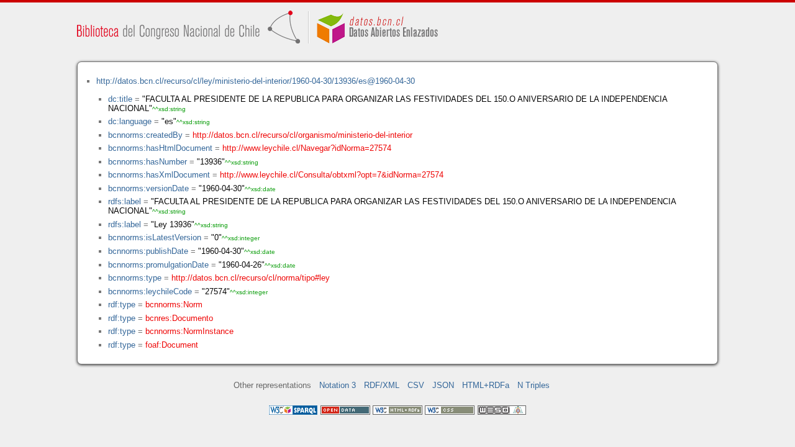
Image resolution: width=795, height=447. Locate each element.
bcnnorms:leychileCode (150, 291)
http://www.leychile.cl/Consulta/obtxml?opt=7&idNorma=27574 (331, 174)
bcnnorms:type (134, 277)
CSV (415, 385)
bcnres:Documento (179, 318)
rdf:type (121, 304)
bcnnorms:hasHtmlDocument (160, 148)
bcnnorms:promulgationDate (158, 264)
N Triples (533, 385)
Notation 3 (337, 385)
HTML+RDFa (485, 385)
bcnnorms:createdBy (145, 135)
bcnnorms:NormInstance (189, 331)
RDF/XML (381, 385)
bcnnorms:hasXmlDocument (159, 174)
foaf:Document (171, 345)
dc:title (120, 99)
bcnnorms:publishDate (148, 251)
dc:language (130, 121)
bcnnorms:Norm (173, 304)
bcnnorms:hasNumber (147, 161)
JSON (443, 385)
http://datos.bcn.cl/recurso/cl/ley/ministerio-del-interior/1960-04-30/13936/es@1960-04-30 (255, 81)
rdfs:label (124, 201)
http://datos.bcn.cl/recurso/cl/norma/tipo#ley (250, 277)
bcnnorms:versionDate (148, 188)
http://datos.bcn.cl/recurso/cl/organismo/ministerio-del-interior (302, 135)
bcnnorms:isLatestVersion (154, 237)
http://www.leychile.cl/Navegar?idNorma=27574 (306, 148)
